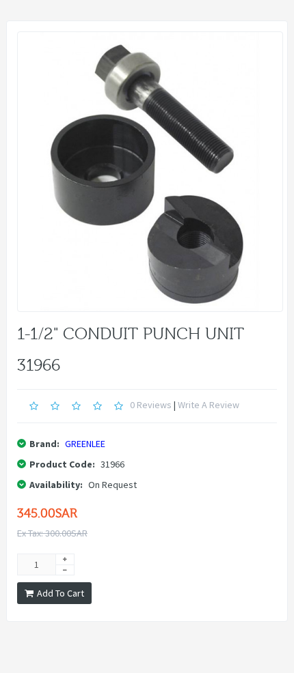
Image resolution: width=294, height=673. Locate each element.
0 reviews (151, 405)
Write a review (208, 405)
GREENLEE (85, 444)
